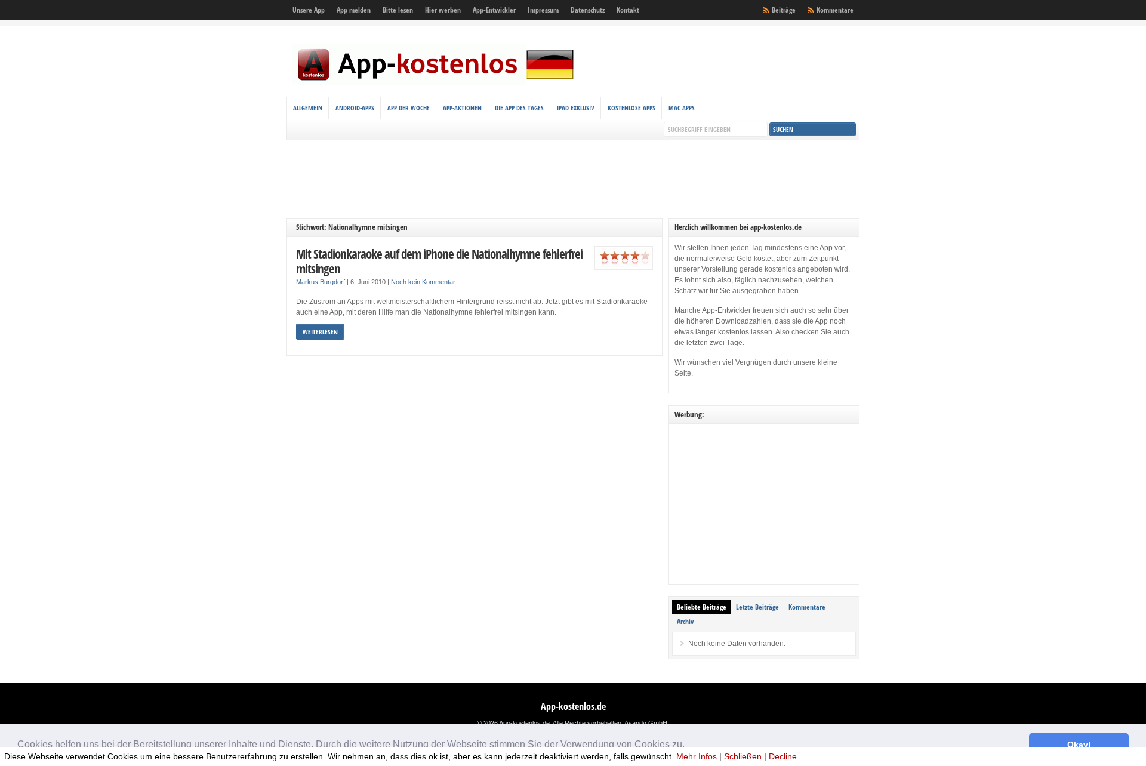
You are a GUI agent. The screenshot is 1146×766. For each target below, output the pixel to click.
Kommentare (835, 10)
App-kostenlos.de (573, 706)
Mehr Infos (696, 756)
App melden (354, 10)
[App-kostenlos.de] (435, 82)
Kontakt (628, 10)
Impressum (543, 10)
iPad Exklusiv (575, 107)
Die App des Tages (519, 107)
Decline (783, 756)
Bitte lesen (398, 10)
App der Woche (408, 107)
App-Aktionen (462, 107)
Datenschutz (588, 10)
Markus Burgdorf (320, 281)
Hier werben (443, 10)
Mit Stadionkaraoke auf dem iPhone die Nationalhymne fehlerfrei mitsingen (439, 261)
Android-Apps (354, 107)
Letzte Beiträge (757, 607)
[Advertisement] (573, 179)
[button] (689, 745)
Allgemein (307, 107)
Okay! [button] (1079, 744)
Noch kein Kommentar (423, 281)
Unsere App (308, 10)
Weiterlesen (320, 331)
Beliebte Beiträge (701, 607)
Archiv (685, 621)
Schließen (743, 756)
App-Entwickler (494, 10)
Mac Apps (681, 107)
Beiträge (784, 10)
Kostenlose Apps (631, 107)
